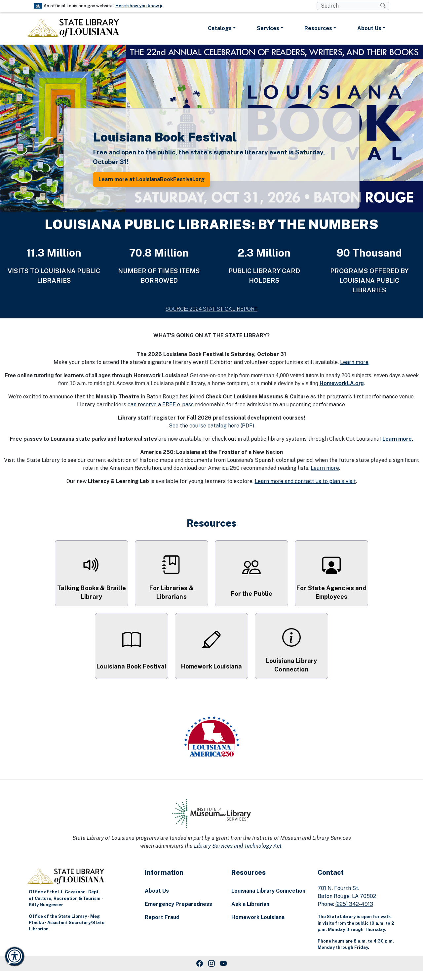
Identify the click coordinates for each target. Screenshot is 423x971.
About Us (157, 891)
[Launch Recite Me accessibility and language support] (14, 956)
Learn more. (397, 439)
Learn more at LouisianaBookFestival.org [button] (151, 179)
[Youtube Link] (223, 963)
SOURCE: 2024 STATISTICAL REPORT (211, 309)
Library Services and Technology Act (238, 846)
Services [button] (268, 28)
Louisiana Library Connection (268, 891)
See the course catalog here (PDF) (211, 426)
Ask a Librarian (250, 904)
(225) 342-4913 (354, 904)
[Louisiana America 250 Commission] (211, 737)
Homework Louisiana (258, 917)
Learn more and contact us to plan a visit (305, 481)
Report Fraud (162, 917)
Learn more (354, 362)
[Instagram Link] (211, 963)
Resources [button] (318, 28)
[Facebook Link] (199, 963)
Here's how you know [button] (137, 5)
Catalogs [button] (220, 28)
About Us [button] (369, 28)
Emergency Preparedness (178, 904)
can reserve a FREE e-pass (161, 404)
